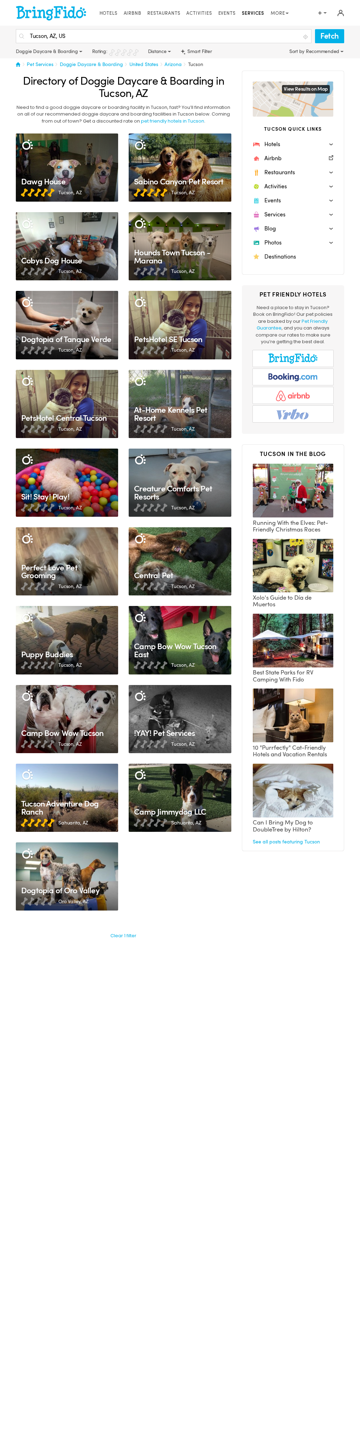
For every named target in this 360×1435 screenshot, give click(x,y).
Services (253, 13)
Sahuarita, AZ (73, 823)
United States (143, 64)
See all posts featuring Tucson (286, 842)
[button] (293, 144)
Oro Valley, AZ (73, 901)
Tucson (195, 64)
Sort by (297, 51)
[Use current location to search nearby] (306, 36)
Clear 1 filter (123, 935)
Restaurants (163, 13)
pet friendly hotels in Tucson (172, 121)
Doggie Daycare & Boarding (91, 64)
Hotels (108, 13)
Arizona (173, 64)
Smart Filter (199, 51)
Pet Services (40, 64)
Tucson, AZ (70, 192)
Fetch (329, 36)
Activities (199, 13)
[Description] (27, 145)
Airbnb (132, 13)
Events (227, 13)
